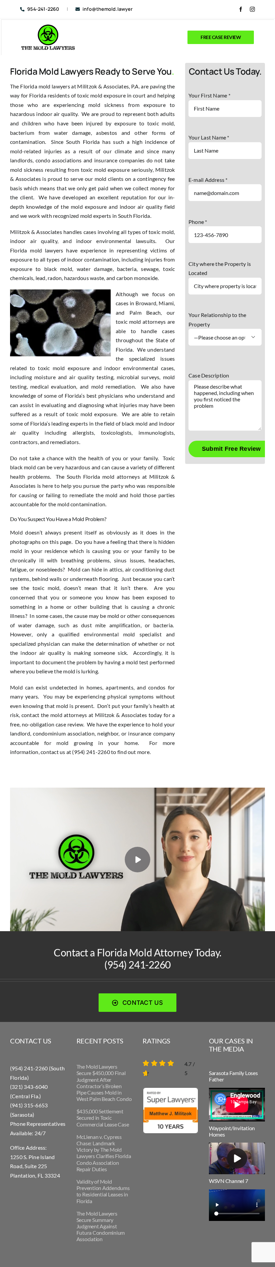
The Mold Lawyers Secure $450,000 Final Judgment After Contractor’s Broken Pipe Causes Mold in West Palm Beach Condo (104, 1082)
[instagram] (252, 9)
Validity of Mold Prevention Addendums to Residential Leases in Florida (103, 1191)
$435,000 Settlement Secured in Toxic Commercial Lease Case (102, 1117)
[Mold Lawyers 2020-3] (48, 27)
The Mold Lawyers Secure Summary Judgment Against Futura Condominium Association (100, 1226)
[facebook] (240, 9)
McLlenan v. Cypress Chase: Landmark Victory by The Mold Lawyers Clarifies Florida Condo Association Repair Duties (103, 1153)
